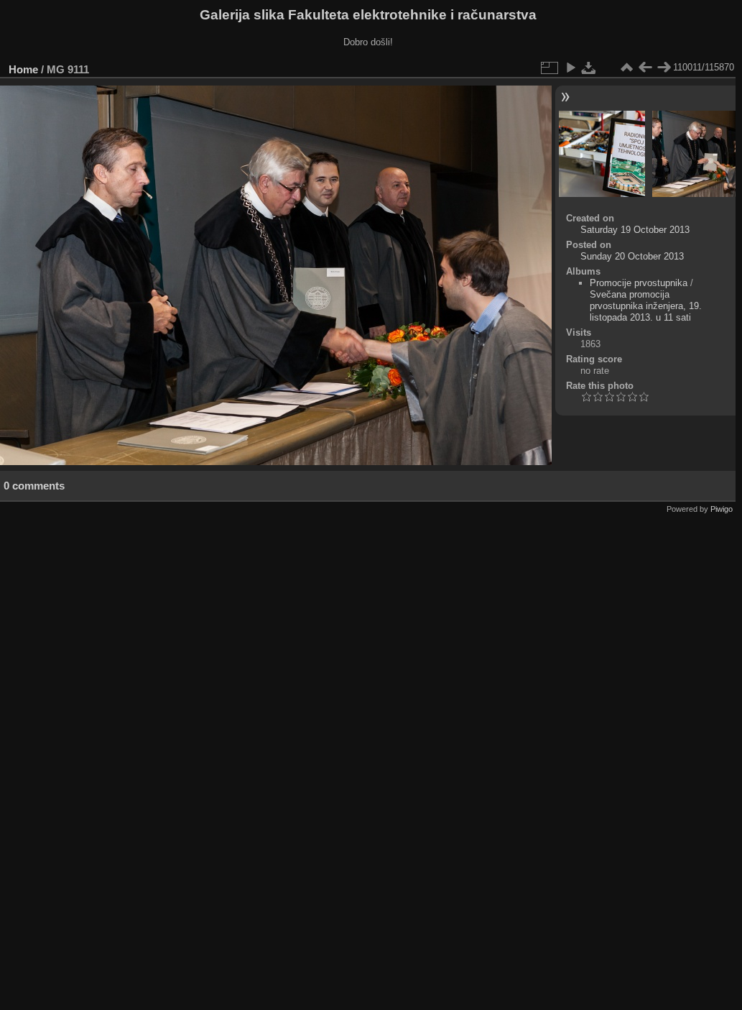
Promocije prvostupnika (638, 282)
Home (23, 69)
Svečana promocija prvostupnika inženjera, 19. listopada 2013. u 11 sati (646, 306)
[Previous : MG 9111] (645, 67)
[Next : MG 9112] (663, 67)
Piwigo (721, 509)
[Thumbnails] (626, 67)
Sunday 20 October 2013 (632, 256)
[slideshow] (570, 67)
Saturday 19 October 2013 (635, 229)
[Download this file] (589, 67)
